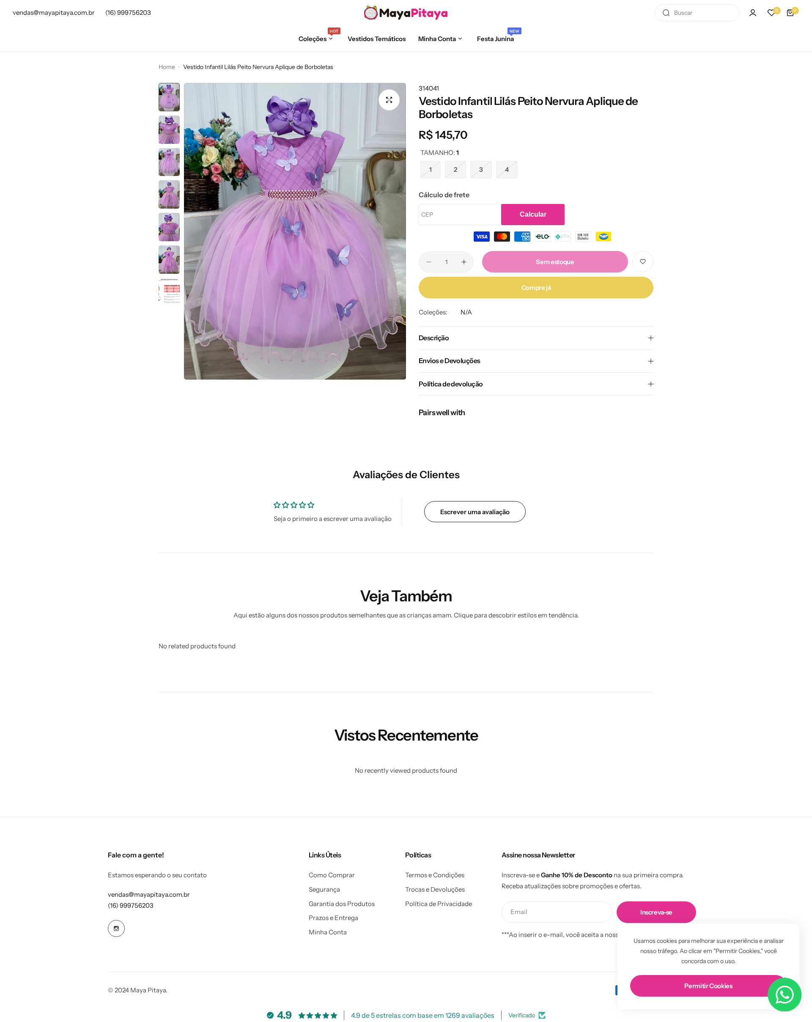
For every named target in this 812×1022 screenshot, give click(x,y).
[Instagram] (116, 928)
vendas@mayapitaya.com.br (149, 894)
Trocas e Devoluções (435, 889)
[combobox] (697, 12)
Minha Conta (328, 932)
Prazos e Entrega (333, 918)
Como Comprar (332, 875)
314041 (429, 88)
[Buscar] (666, 12)
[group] (295, 231)
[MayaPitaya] (406, 13)
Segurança (324, 889)
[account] (752, 12)
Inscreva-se (656, 912)
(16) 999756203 (131, 905)
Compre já (536, 288)
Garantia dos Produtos (342, 904)
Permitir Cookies (708, 986)
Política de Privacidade (438, 904)
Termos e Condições (434, 875)
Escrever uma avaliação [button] (475, 512)
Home (167, 67)
